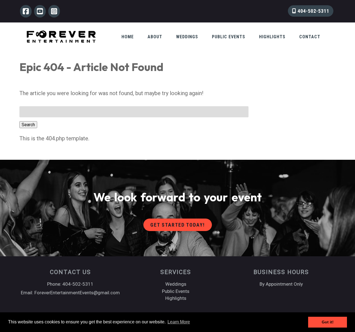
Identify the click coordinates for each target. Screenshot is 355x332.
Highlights (272, 36)
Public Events (228, 36)
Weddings (187, 36)
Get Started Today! (177, 225)
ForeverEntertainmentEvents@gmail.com (77, 292)
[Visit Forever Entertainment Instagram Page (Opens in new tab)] (54, 11)
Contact (309, 36)
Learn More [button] (179, 322)
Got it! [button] (328, 322)
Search (28, 124)
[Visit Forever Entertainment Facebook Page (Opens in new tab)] (26, 11)
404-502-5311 (312, 11)
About (155, 36)
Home (127, 36)
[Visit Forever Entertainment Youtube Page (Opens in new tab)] (40, 11)
